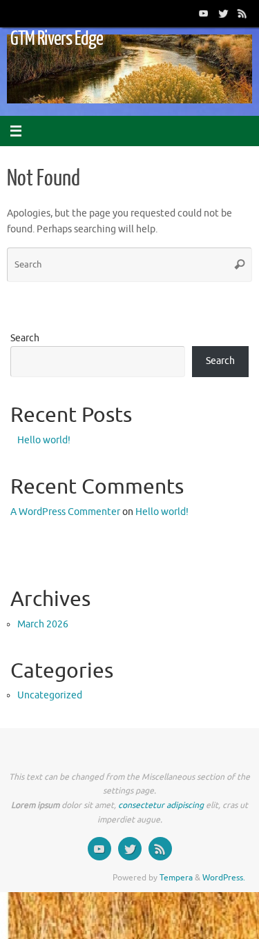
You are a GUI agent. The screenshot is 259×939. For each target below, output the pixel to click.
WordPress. (223, 877)
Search (24, 338)
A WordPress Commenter (65, 512)
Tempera (176, 877)
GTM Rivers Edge (56, 39)
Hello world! (43, 440)
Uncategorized (49, 695)
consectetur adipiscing (161, 805)
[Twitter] (223, 13)
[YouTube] (203, 13)
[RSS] (242, 13)
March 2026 (42, 624)
